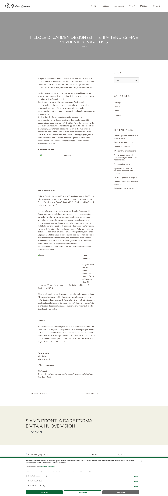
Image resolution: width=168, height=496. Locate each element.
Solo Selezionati (83, 492)
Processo (105, 6)
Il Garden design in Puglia (124, 142)
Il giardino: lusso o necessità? (125, 188)
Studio (93, 6)
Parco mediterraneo (122, 164)
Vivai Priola (42, 356)
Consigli (84, 47)
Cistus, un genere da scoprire (125, 177)
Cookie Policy (43, 466)
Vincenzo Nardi (44, 359)
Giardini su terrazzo (122, 146)
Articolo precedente (38, 393)
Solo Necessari (121, 492)
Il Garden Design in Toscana (125, 151)
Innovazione (119, 6)
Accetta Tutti (44, 492)
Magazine (144, 6)
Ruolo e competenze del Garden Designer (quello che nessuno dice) (125, 157)
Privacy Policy (51, 466)
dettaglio (136, 476)
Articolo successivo (95, 393)
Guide (116, 111)
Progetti (132, 6)
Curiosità (117, 107)
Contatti (156, 6)
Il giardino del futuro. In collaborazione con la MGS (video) (124, 170)
